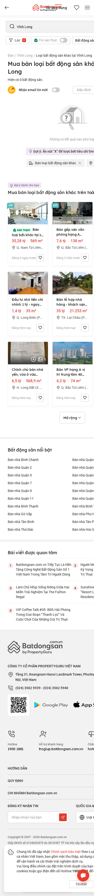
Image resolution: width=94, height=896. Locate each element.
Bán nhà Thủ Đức (20, 529)
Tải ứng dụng (56, 8)
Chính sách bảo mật (66, 851)
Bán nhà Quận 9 (20, 490)
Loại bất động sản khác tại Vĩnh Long (64, 55)
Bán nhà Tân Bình (21, 521)
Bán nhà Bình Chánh (23, 459)
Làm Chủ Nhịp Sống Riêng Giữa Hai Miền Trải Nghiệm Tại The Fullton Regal (42, 592)
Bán (11, 55)
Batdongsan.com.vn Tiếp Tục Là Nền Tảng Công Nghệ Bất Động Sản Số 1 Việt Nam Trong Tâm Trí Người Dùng (43, 569)
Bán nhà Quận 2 (20, 467)
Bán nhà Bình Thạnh (23, 506)
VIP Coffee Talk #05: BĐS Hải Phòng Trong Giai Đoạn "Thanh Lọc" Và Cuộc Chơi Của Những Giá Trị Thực (43, 614)
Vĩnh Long (25, 55)
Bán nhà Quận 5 (20, 475)
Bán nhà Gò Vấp (20, 514)
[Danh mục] (7, 8)
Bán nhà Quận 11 (21, 498)
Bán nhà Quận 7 (20, 483)
